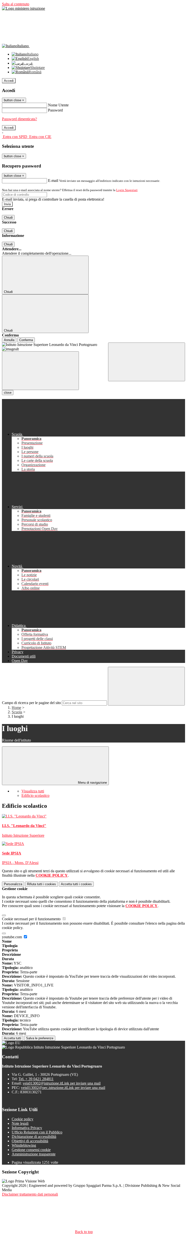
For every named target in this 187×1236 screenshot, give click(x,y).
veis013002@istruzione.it (62, 1083)
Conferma (26, 340)
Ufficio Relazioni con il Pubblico (37, 1132)
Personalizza (13, 884)
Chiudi (8, 217)
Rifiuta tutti (41, 884)
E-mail (53, 180)
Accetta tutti (76, 884)
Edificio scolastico (35, 795)
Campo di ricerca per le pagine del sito (31, 703)
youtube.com (12, 937)
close (7, 392)
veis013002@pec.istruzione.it (63, 1088)
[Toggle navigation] (40, 370)
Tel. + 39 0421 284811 (36, 1079)
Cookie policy (22, 1119)
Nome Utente (58, 105)
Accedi (9, 81)
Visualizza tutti (32, 791)
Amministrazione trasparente (34, 1154)
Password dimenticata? (19, 119)
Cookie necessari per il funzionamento (32, 919)
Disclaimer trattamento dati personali (30, 1194)
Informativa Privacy (27, 1128)
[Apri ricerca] (146, 362)
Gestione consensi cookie (31, 1150)
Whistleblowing (24, 1145)
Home (16, 708)
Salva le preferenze (39, 1038)
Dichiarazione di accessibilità (34, 1136)
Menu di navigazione (92, 782)
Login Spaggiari (127, 190)
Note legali (20, 1123)
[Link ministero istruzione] (23, 8)
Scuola (17, 712)
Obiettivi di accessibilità (30, 1141)
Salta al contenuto (15, 4)
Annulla (9, 340)
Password (55, 110)
